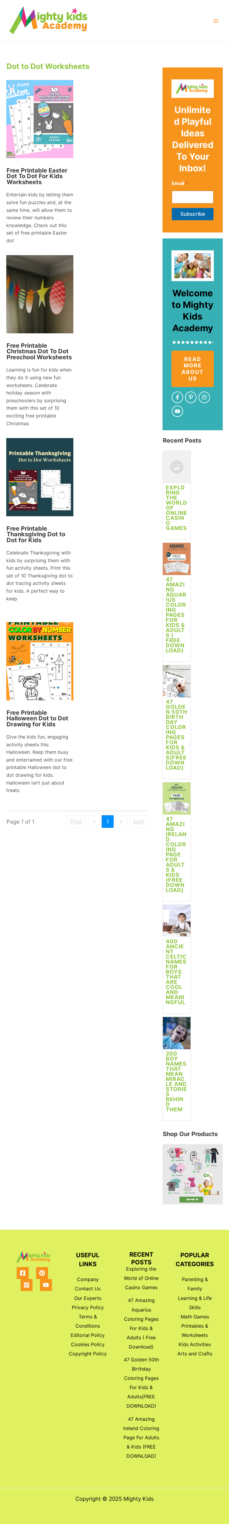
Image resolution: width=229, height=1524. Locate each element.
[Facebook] (23, 1273)
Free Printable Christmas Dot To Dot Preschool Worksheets (39, 351)
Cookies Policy (88, 1344)
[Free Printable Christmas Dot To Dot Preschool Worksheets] (39, 296)
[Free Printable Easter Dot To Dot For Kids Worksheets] (39, 121)
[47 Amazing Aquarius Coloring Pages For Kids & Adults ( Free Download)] (177, 561)
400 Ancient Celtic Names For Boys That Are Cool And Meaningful (176, 971)
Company (88, 1279)
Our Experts (87, 1298)
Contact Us (87, 1289)
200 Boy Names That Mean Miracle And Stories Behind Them (176, 1081)
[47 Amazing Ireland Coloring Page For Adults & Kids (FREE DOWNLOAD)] (177, 800)
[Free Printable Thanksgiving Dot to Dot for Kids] (39, 479)
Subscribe (192, 214)
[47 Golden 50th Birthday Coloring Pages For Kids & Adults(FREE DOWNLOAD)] (177, 683)
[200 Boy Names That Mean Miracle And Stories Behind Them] (177, 1035)
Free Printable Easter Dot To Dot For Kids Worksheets (37, 176)
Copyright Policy (88, 1354)
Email (180, 183)
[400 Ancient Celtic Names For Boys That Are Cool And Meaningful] (177, 923)
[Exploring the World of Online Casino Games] (177, 469)
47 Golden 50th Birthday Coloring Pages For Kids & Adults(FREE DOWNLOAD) (176, 735)
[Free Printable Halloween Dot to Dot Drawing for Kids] (39, 663)
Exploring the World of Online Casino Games (141, 1278)
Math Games (195, 1317)
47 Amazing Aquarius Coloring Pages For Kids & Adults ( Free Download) (176, 615)
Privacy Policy (88, 1307)
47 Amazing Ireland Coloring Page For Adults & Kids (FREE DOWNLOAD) (176, 854)
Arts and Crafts (194, 1354)
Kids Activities (195, 1344)
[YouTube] (46, 1285)
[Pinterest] (42, 1273)
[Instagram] (27, 1285)
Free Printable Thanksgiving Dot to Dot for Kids (36, 534)
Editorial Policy (88, 1335)
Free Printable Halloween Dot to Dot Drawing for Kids (37, 718)
